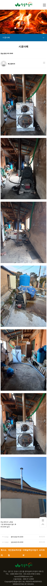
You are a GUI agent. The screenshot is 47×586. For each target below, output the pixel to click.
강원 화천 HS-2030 (17, 542)
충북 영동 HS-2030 (17, 537)
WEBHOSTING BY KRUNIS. (23, 584)
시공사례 (6, 37)
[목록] (44, 63)
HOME (20, 28)
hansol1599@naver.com (23, 576)
